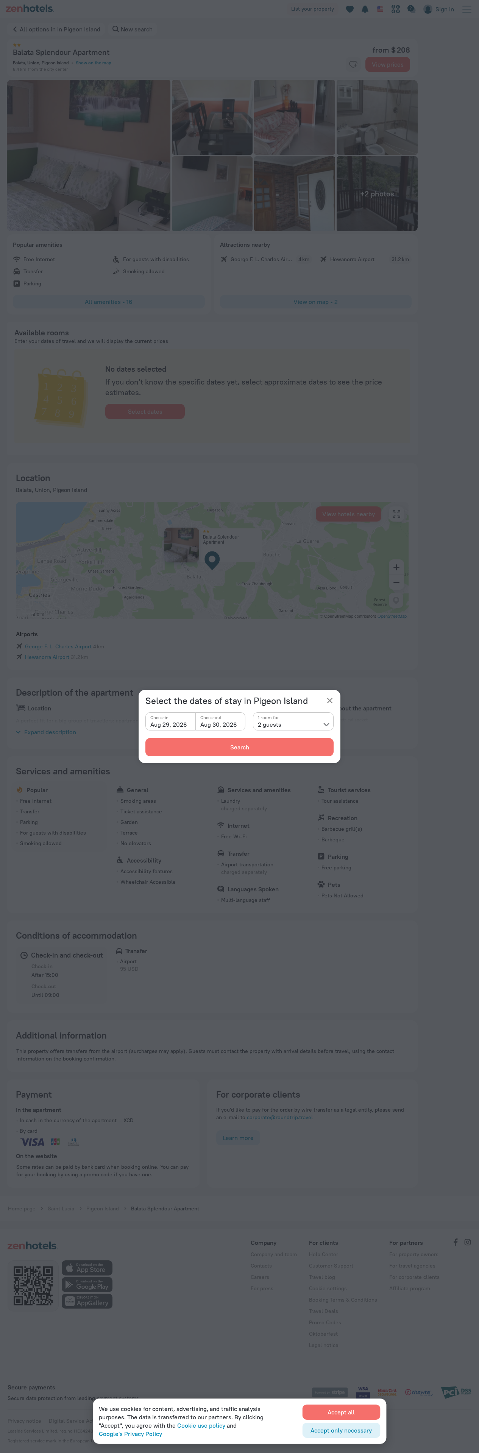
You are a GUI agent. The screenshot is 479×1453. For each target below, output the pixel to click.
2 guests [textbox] (269, 724)
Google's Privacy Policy (130, 1433)
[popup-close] (330, 701)
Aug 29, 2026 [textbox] (168, 724)
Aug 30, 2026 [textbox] (218, 724)
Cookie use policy (201, 1425)
